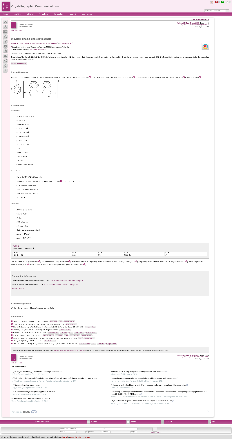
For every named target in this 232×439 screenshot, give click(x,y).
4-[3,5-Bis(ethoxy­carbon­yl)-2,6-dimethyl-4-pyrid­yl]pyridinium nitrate (37, 372)
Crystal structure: (18, 281)
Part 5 (188, 23)
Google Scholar (69, 321)
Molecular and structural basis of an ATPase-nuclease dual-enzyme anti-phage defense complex (148, 385)
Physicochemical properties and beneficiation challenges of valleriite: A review (141, 401)
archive (18, 14)
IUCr (217, 2)
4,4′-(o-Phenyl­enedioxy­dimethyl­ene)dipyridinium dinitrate (33, 392)
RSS (213, 422)
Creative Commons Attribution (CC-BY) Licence (69, 350)
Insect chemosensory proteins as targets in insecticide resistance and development (143, 378)
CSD (93, 344)
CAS (60, 321)
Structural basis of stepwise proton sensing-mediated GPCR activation (138, 372)
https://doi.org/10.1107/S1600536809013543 (195, 24)
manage (87, 437)
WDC (228, 2)
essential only (75, 437)
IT (223, 2)
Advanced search (155, 432)
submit (73, 14)
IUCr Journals (79, 332)
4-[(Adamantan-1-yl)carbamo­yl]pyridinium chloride (31, 398)
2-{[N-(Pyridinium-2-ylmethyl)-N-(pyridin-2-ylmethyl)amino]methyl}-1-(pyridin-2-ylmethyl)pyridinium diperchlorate (54, 378)
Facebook (168, 422)
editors (30, 14)
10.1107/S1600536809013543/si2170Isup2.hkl (61, 285)
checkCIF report (17, 289)
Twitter (133, 422)
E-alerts (94, 422)
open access (87, 14)
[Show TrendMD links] (208, 411)
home (6, 14)
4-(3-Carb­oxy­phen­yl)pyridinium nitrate (26, 385)
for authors (44, 14)
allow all (64, 437)
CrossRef (53, 321)
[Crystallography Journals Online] (212, 2)
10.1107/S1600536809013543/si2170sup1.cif (66, 281)
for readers (59, 14)
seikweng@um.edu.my (38, 49)
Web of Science (53, 332)
